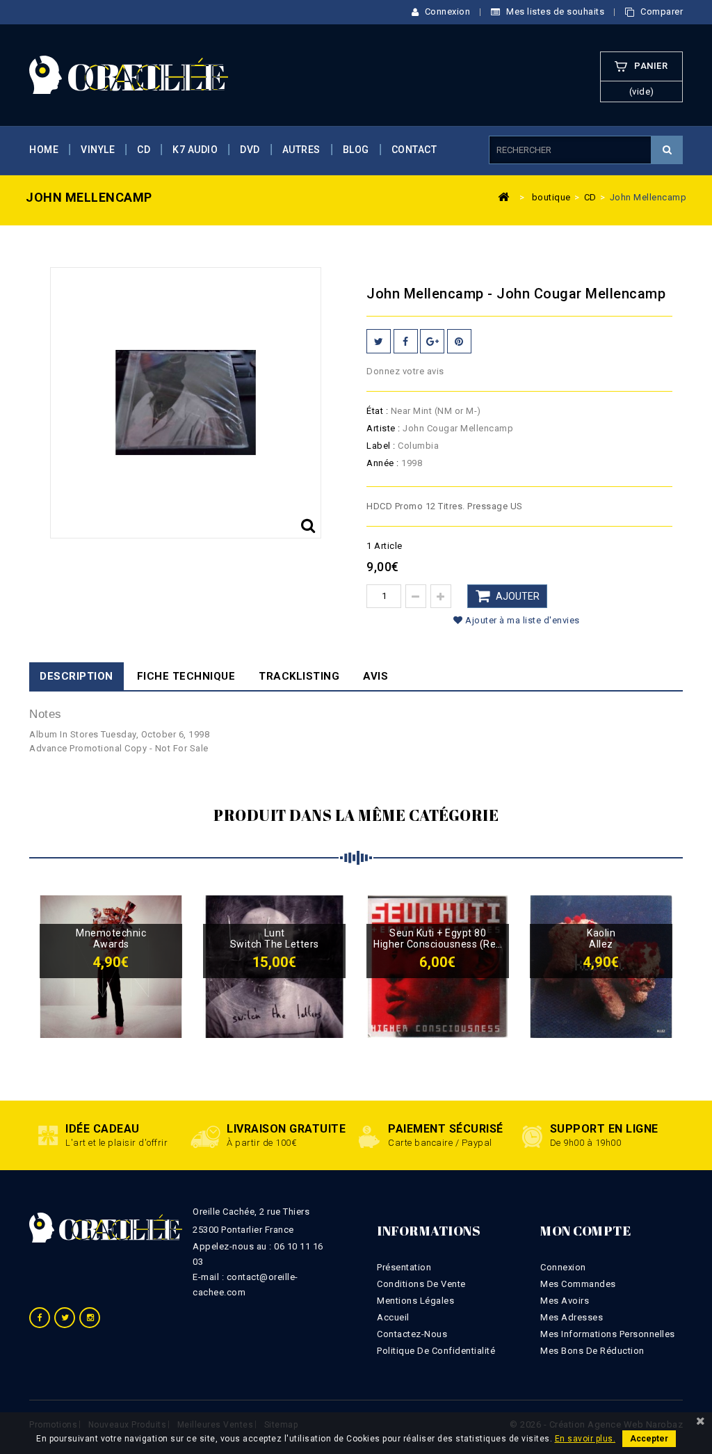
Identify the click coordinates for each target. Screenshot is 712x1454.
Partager (406, 341)
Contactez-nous (412, 1334)
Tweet (378, 341)
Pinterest (459, 341)
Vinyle (98, 149)
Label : (381, 445)
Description (76, 676)
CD (143, 149)
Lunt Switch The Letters (274, 938)
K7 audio (195, 149)
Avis (375, 676)
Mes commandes (578, 1284)
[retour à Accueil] (504, 196)
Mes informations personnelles (607, 1334)
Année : (382, 463)
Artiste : (383, 428)
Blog (356, 149)
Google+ (432, 341)
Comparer (660, 11)
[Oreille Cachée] (128, 74)
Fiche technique (186, 676)
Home (43, 149)
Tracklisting (299, 676)
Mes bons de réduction (592, 1350)
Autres (301, 149)
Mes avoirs (564, 1300)
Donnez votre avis (405, 371)
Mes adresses (571, 1317)
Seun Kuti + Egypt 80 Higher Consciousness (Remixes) (437, 938)
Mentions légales (415, 1300)
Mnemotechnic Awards (111, 938)
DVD (250, 149)
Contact (414, 149)
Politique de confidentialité (436, 1350)
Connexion (446, 11)
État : (377, 411)
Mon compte (585, 1231)
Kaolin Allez (601, 938)
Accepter (649, 1439)
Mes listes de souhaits (554, 11)
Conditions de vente (421, 1284)
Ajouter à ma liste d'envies (521, 620)
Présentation (404, 1267)
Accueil (393, 1317)
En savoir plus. (585, 1439)
